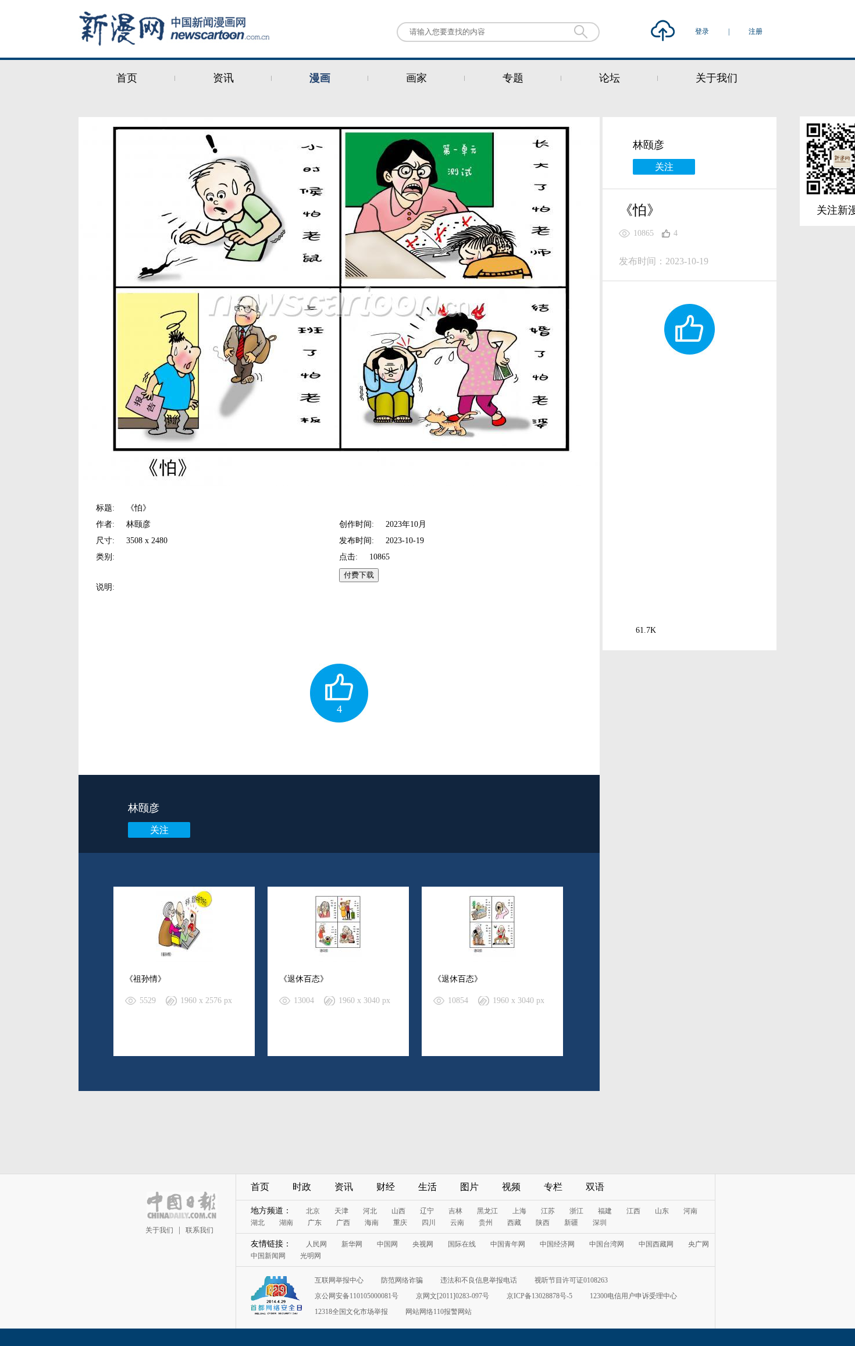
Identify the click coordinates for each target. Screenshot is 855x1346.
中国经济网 (557, 1244)
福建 (605, 1211)
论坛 (609, 78)
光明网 (310, 1256)
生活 (427, 1187)
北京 (313, 1211)
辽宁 (427, 1211)
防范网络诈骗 (402, 1280)
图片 (469, 1187)
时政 (302, 1187)
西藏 (514, 1223)
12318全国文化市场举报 (351, 1312)
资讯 (223, 78)
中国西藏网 (656, 1244)
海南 (372, 1223)
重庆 (400, 1223)
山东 (662, 1211)
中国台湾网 (606, 1244)
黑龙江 (487, 1211)
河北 (370, 1211)
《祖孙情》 (145, 979)
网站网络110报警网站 (438, 1312)
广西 (343, 1223)
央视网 (422, 1244)
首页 (126, 78)
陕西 (543, 1223)
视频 (511, 1187)
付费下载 (359, 575)
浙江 (576, 1211)
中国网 (387, 1244)
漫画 (319, 78)
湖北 (258, 1223)
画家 (416, 78)
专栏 (553, 1187)
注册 (756, 31)
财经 (385, 1187)
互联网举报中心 (339, 1280)
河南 (690, 1211)
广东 (315, 1223)
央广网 (698, 1244)
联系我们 (199, 1230)
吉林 (455, 1211)
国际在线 (462, 1244)
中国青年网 (507, 1244)
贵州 (486, 1223)
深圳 (600, 1223)
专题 (513, 78)
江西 (633, 1211)
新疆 (571, 1223)
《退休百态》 (303, 979)
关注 (159, 830)
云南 (457, 1223)
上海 (519, 1211)
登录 (703, 31)
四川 (429, 1223)
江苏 (548, 1211)
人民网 (316, 1244)
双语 (595, 1187)
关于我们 (717, 78)
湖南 (286, 1223)
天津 (341, 1211)
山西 (398, 1211)
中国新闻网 (268, 1256)
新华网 (351, 1244)
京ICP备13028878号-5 (539, 1296)
